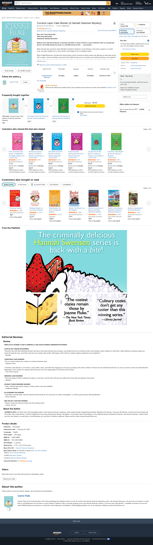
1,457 (138, 212)
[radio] (126, 25)
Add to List (126, 97)
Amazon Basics (33, 8)
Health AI (11, 8)
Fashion (115, 8)
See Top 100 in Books (39, 450)
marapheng (134, 62)
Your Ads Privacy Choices (99, 539)
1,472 (40, 212)
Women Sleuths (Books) (19, 458)
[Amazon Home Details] (143, 8)
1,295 (20, 210)
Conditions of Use (50, 539)
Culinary (37, 18)
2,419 (119, 214)
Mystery (26, 18)
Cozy (31, 18)
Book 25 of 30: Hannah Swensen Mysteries (51, 31)
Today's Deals (85, 8)
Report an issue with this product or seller (53, 65)
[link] (38, 105)
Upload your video (9, 479)
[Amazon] (7, 3)
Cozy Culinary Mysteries (18, 452)
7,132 (99, 214)
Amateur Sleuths (16, 455)
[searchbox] (63, 3)
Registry (122, 8)
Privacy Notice (61, 539)
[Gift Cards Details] (105, 8)
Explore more (111, 87)
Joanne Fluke (43, 26)
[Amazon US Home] (57, 533)
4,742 (60, 214)
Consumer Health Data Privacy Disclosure (78, 539)
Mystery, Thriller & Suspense (15, 18)
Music (129, 8)
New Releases (54, 8)
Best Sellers (44, 8)
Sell (109, 8)
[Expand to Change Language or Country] (82, 532)
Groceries (65, 8)
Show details (83, 115)
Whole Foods (74, 8)
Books (94, 8)
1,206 (79, 212)
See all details (41, 81)
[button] (4, 8)
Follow (25, 82)
